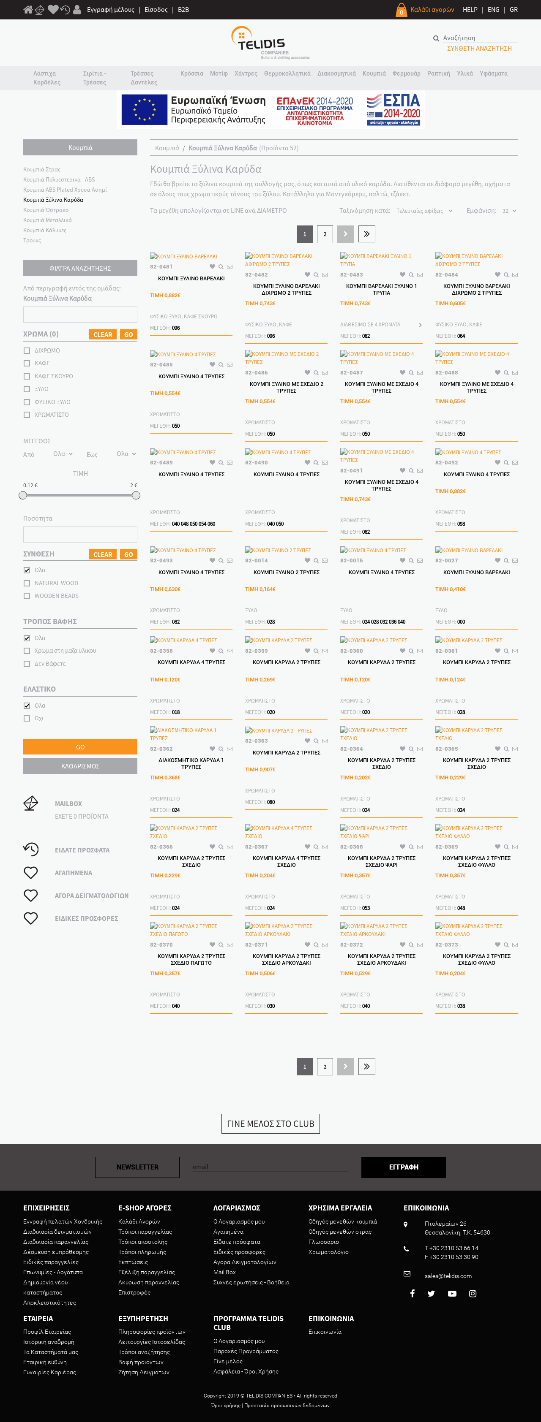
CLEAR (102, 334)
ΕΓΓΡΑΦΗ (403, 1167)
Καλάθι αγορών (432, 9)
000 (461, 621)
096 (176, 327)
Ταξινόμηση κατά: (365, 210)
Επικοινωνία (325, 1331)
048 (185, 523)
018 (176, 712)
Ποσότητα (37, 518)
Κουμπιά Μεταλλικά (47, 220)
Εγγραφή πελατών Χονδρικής (62, 1221)
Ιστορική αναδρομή (48, 1341)
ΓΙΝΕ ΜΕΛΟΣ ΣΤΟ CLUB (270, 1123)
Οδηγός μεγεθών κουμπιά (343, 1221)
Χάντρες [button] (246, 73)
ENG (494, 9)
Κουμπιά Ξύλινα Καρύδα (53, 200)
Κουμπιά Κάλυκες (44, 230)
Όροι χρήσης (225, 1405)
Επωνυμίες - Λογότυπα (53, 1272)
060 (211, 523)
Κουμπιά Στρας (41, 169)
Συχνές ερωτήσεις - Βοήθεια (251, 1282)
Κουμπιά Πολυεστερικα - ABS (59, 179)
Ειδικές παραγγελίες (51, 1262)
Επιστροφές (134, 1292)
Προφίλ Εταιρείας (47, 1331)
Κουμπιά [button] (374, 73)
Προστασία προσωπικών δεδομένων (287, 1405)
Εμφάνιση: (482, 210)
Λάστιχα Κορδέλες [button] (46, 78)
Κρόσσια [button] (191, 73)
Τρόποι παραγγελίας (145, 1231)
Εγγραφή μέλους (110, 9)
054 (202, 523)
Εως (92, 454)
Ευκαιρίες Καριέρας (49, 1372)
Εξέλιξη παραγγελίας (146, 1272)
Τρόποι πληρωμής (142, 1251)
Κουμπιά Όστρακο (45, 210)
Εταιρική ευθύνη (45, 1362)
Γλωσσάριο (324, 1241)
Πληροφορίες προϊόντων (152, 1331)
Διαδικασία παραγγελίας (55, 1241)
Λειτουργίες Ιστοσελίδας (151, 1341)
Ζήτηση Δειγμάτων (143, 1372)
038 (461, 1006)
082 (366, 335)
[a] (53, 10)
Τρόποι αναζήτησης (144, 1352)
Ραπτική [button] (438, 73)
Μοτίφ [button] (219, 73)
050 (176, 425)
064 (461, 335)
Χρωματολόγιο (329, 1251)
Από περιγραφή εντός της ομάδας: (72, 293)
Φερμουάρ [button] (407, 73)
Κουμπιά (167, 148)
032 (384, 621)
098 (461, 523)
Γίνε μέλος (228, 1361)
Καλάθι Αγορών (139, 1221)
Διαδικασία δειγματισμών (57, 1231)
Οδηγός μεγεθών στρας (340, 1231)
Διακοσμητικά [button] (336, 73)
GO (128, 334)
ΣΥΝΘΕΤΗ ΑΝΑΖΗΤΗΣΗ (479, 48)
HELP (470, 9)
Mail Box (224, 1272)
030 (271, 1006)
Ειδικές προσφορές (239, 1251)
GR (514, 9)
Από (29, 454)
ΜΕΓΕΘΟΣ (37, 441)
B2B (183, 9)
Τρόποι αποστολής (142, 1241)
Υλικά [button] (465, 73)
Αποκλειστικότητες (49, 1302)
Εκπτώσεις (133, 1262)
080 (271, 802)
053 (366, 908)
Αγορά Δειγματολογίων (244, 1262)
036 (392, 621)
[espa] (271, 109)
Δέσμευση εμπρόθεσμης (56, 1251)
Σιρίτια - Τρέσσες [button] (95, 78)
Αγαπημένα (228, 1231)
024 (366, 621)
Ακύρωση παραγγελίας (148, 1282)
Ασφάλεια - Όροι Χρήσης (246, 1371)
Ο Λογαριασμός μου (239, 1221)
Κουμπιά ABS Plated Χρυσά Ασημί (65, 189)
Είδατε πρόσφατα (236, 1241)
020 (271, 712)
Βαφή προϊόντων (141, 1362)
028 (271, 621)
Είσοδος (156, 9)
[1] (28, 11)
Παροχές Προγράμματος (246, 1351)
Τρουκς (32, 240)
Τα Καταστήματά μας (50, 1352)
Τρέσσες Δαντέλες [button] (144, 78)
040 (176, 523)
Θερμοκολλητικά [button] (287, 73)
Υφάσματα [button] (494, 73)
